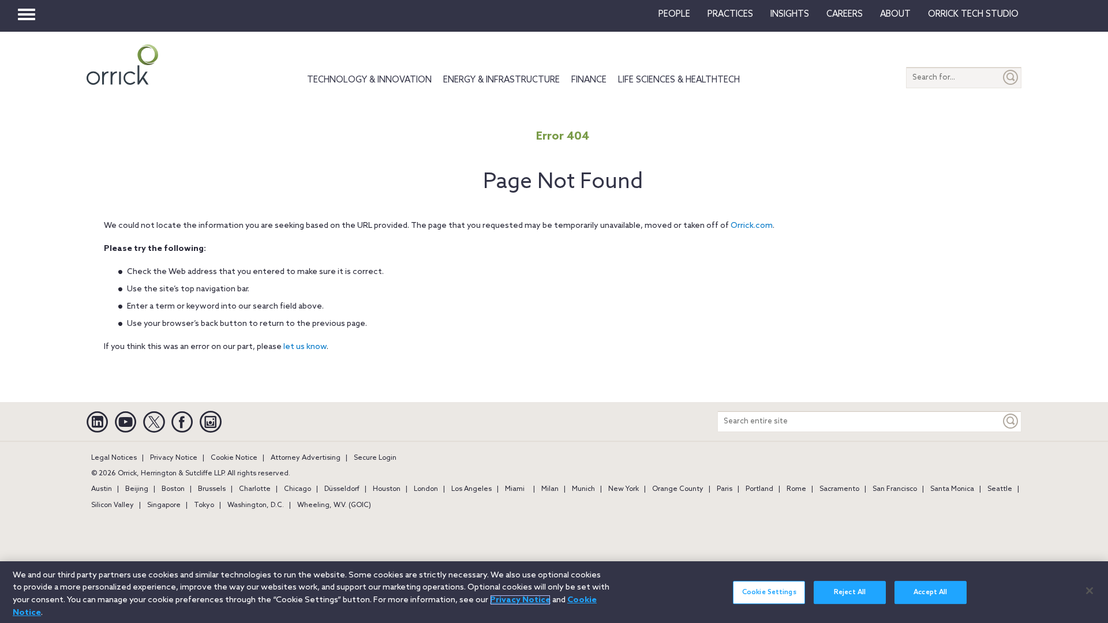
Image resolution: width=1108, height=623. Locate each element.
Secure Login (375, 458)
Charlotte (255, 489)
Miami (515, 489)
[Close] (1089, 590)
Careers (844, 14)
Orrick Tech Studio (973, 14)
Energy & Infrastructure (501, 80)
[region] (554, 592)
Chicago (297, 489)
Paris (724, 489)
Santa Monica (952, 489)
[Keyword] (1011, 421)
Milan (550, 489)
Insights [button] (789, 14)
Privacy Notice (173, 458)
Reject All (850, 592)
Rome (796, 489)
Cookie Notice (234, 458)
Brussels (212, 489)
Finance (589, 80)
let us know (305, 347)
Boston (173, 489)
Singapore (164, 505)
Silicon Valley (112, 505)
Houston (386, 489)
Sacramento (839, 489)
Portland (759, 489)
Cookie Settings (769, 592)
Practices (730, 14)
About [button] (895, 14)
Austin (101, 489)
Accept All (930, 592)
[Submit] (1011, 77)
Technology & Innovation (369, 80)
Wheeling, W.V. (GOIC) (334, 505)
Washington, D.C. (255, 505)
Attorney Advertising (305, 458)
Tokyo (204, 505)
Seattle (999, 489)
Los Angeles (471, 489)
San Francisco (895, 489)
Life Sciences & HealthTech (679, 80)
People (674, 14)
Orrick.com (752, 226)
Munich (583, 489)
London (426, 489)
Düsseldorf (342, 489)
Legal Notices (114, 458)
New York (623, 489)
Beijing (136, 489)
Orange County (677, 489)
